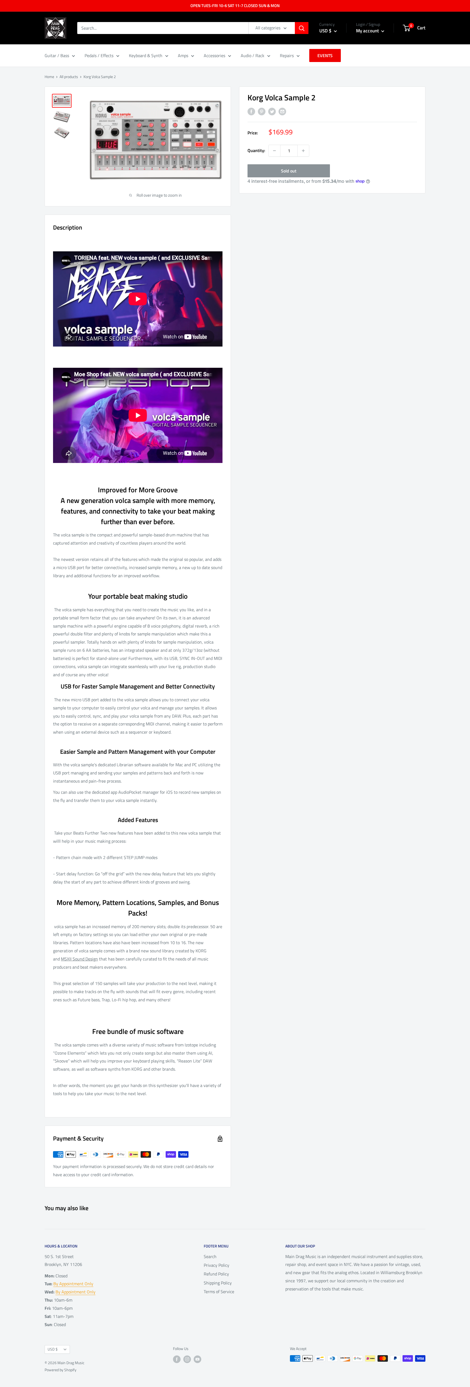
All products (69, 76)
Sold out (288, 171)
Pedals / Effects (99, 55)
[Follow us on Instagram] (187, 1359)
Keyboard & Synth (145, 55)
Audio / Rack (252, 55)
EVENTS (325, 55)
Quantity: (256, 150)
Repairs (287, 55)
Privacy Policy (216, 1265)
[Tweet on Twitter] (272, 111)
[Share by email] (282, 111)
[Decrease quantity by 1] (274, 150)
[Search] (301, 28)
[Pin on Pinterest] (261, 111)
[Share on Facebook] (251, 111)
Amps (183, 55)
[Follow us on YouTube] (197, 1359)
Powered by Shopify (60, 1370)
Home (49, 76)
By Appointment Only (73, 1283)
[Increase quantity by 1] (303, 150)
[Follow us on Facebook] (177, 1359)
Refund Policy (216, 1274)
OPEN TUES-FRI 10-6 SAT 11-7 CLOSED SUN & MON (235, 5)
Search (210, 1256)
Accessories (214, 55)
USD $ (53, 1349)
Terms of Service (219, 1291)
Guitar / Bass (57, 55)
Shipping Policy (218, 1283)
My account (368, 30)
